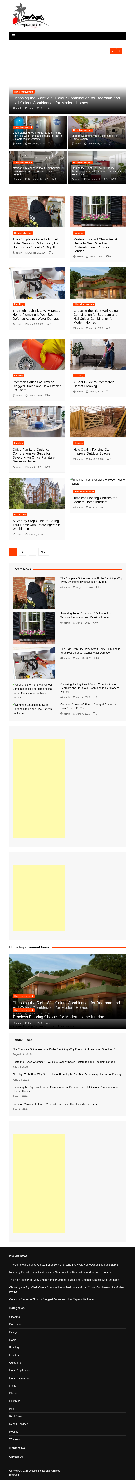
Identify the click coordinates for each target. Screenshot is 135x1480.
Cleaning (18, 375)
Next (43, 552)
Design (13, 1332)
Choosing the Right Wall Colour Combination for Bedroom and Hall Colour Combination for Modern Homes (89, 688)
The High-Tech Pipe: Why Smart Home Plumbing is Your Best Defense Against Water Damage (36, 314)
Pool (12, 1408)
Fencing (79, 443)
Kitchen (13, 1393)
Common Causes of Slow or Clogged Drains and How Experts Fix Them (37, 386)
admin (19, 108)
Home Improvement (23, 127)
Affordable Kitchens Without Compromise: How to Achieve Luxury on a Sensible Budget (37, 171)
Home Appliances (22, 233)
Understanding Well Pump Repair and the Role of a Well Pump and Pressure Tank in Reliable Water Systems (37, 135)
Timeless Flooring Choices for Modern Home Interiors (59, 1017)
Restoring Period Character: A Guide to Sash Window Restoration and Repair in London (64, 1062)
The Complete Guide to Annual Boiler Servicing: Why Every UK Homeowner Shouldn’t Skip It (36, 243)
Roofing (13, 1431)
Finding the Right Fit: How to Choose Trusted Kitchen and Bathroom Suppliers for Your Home (97, 171)
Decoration (15, 1324)
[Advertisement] (39, 788)
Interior (13, 1385)
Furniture (18, 92)
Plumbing (18, 304)
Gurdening (15, 1362)
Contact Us (16, 1456)
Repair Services (18, 1424)
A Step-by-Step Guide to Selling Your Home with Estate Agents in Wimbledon (37, 525)
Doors (12, 1340)
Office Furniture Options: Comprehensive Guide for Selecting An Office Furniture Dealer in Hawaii (65, 100)
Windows (79, 233)
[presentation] (113, 51)
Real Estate (20, 514)
